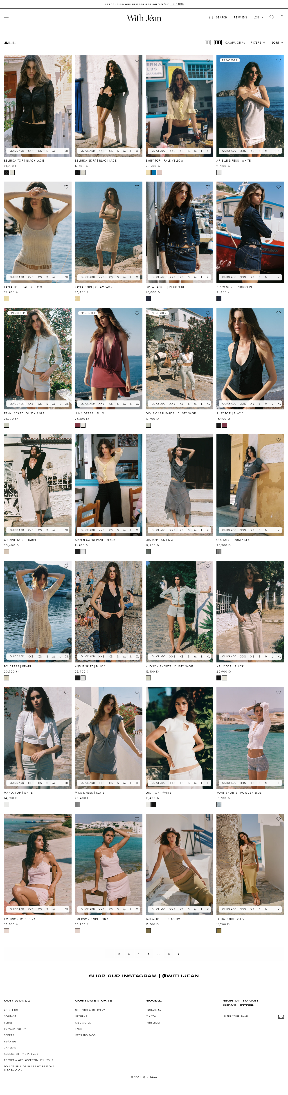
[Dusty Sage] (6, 425)
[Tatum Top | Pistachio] (179, 864)
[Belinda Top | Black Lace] (38, 106)
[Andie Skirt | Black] (108, 611)
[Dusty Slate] (218, 551)
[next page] (178, 953)
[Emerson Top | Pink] (38, 864)
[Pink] (159, 172)
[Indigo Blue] (148, 298)
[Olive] (218, 930)
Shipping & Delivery (90, 1010)
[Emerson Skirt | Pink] (108, 864)
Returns (81, 1016)
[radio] (208, 42)
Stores (9, 1035)
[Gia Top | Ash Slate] (179, 485)
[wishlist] (272, 17)
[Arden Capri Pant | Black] (108, 485)
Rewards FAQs (85, 1035)
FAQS (78, 1029)
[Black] (218, 425)
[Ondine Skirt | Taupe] (38, 485)
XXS (31, 151)
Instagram (154, 1010)
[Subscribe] (281, 1016)
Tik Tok (151, 1016)
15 (168, 953)
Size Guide (83, 1022)
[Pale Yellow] (148, 172)
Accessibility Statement (22, 1054)
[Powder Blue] (218, 804)
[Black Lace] (6, 172)
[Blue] (153, 172)
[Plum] (77, 425)
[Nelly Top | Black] (250, 611)
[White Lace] (12, 172)
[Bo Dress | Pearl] (38, 611)
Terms (8, 1022)
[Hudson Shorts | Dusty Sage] (179, 611)
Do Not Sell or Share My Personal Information (30, 1068)
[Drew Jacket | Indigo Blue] (179, 232)
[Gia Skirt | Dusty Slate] (250, 485)
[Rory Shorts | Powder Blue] (250, 738)
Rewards (10, 1041)
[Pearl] (6, 677)
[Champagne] (77, 298)
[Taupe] (6, 551)
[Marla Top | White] (38, 738)
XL (67, 151)
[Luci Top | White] (179, 738)
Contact (10, 1016)
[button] (218, 17)
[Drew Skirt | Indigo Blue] (250, 232)
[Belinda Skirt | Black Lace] (108, 106)
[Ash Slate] (148, 551)
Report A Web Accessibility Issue (29, 1060)
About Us (11, 1010)
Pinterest (153, 1022)
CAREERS (10, 1047)
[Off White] (224, 677)
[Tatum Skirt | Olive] (250, 864)
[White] (218, 172)
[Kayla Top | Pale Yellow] (38, 232)
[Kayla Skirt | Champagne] (108, 232)
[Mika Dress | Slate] (108, 738)
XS (40, 151)
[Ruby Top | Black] (250, 358)
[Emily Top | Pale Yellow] (179, 106)
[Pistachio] (148, 930)
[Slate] (77, 804)
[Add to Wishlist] (66, 60)
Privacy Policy (15, 1029)
